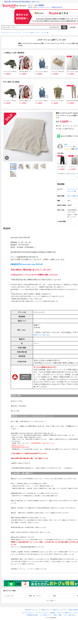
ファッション (17, 32)
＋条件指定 (72, 27)
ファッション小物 (28, 32)
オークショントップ (7, 32)
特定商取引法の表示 (32, 615)
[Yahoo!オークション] (14, 5)
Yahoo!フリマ (45, 610)
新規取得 (41, 5)
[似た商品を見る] (7, 158)
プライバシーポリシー (28, 612)
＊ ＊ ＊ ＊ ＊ (68, 146)
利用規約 (52, 612)
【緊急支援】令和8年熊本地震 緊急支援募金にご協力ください (22, 1)
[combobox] (25, 27)
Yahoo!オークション (31, 610)
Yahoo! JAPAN (73, 610)
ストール (36, 32)
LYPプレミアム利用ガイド (64, 612)
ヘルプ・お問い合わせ (69, 615)
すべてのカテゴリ (54, 27)
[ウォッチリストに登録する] (15, 67)
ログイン (30, 7)
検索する (64, 27)
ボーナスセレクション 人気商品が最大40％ (49, 7)
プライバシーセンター (42, 612)
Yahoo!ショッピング (59, 610)
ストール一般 (44, 32)
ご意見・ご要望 (57, 615)
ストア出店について (45, 615)
